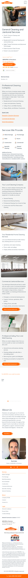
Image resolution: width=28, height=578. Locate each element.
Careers (4, 500)
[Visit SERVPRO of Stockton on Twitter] (14, 467)
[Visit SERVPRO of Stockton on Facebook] (17, 467)
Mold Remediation (7, 122)
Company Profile (6, 497)
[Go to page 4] (12, 401)
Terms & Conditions (6, 509)
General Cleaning (6, 491)
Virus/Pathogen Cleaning (8, 155)
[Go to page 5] (14, 401)
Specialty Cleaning (6, 488)
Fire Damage (5, 476)
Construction (5, 484)
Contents (22, 158)
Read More (7, 433)
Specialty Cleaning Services (10, 115)
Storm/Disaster (5, 481)
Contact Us (4, 502)
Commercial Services (8, 118)
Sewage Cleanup (6, 154)
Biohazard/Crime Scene (16, 154)
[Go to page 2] (9, 401)
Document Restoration (7, 157)
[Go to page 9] (20, 401)
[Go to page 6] (15, 401)
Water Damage (6, 474)
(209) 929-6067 (9, 64)
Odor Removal (17, 157)
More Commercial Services (10, 309)
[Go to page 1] (8, 401)
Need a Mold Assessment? (10, 364)
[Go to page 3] (11, 401)
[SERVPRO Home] (7, 2)
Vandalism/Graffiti (15, 158)
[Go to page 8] (18, 401)
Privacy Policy (5, 511)
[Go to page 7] (17, 401)
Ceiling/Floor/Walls (19, 155)
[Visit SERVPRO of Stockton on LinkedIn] (11, 467)
